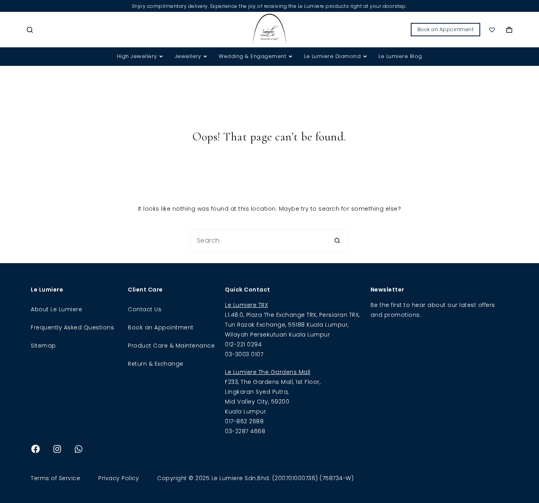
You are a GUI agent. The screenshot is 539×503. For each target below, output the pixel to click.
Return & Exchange (155, 364)
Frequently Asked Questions (72, 327)
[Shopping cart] (509, 30)
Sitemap (43, 346)
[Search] (30, 30)
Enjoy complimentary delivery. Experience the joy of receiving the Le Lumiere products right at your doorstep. (269, 6)
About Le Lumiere (56, 309)
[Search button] (337, 240)
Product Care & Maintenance (171, 346)
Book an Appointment (445, 29)
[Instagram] (57, 449)
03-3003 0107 (244, 354)
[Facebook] (35, 449)
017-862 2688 (244, 421)
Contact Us (144, 309)
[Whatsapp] (78, 449)
